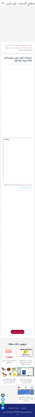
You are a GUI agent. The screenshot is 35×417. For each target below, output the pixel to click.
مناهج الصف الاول (20, 45)
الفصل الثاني (24, 47)
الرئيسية (30, 45)
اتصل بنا (23, 407)
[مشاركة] (3, 395)
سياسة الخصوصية (13, 407)
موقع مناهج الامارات (25, 187)
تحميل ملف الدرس (17, 331)
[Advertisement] (17, 22)
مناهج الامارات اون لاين (20, 3)
